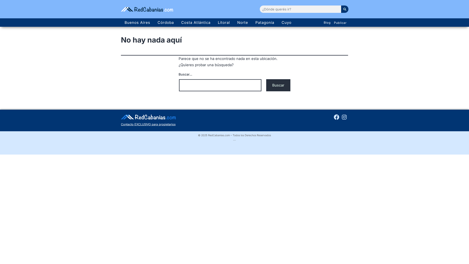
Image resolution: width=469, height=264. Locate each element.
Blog (327, 22)
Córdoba (166, 22)
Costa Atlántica (196, 22)
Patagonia (264, 22)
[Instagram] (344, 117)
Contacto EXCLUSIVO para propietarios (148, 124)
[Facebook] (336, 117)
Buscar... (185, 74)
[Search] (344, 9)
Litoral (224, 22)
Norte (242, 22)
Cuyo (286, 22)
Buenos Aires (137, 22)
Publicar (340, 23)
